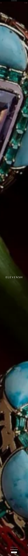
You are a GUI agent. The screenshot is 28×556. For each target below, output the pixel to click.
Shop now (14, 552)
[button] (26, 3)
